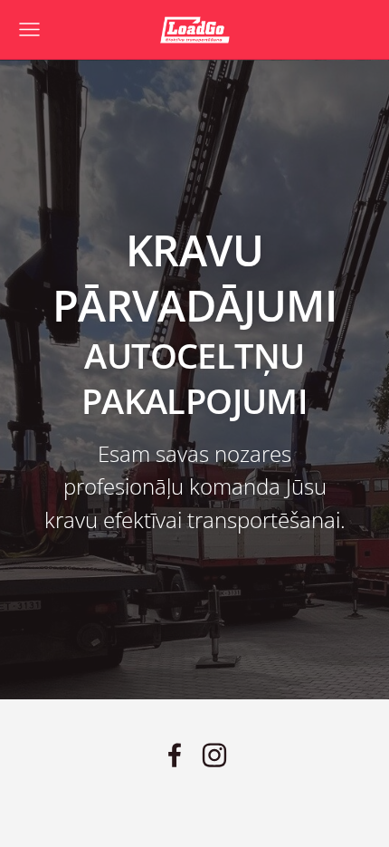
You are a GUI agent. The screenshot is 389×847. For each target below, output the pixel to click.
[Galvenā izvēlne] (29, 29)
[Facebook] (175, 755)
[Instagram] (214, 755)
